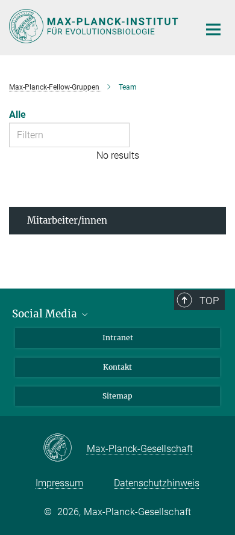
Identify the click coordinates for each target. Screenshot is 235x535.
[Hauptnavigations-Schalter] (213, 29)
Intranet (117, 337)
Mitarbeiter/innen (67, 220)
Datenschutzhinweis (156, 483)
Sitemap (117, 395)
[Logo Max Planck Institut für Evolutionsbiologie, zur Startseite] (95, 26)
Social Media (46, 314)
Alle (17, 114)
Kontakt (117, 366)
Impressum (59, 483)
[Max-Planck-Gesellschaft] (65, 448)
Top (209, 301)
